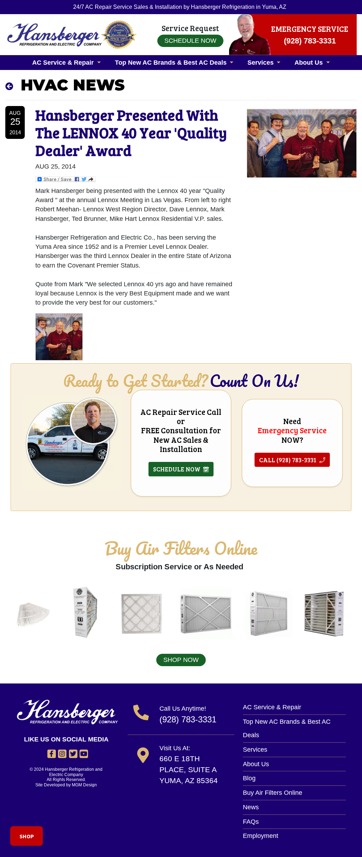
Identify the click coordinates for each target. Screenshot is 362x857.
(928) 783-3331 (187, 719)
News (251, 807)
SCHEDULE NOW (178, 469)
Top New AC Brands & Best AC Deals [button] (171, 62)
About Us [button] (309, 62)
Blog (249, 778)
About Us (256, 764)
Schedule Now (190, 40)
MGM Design (84, 785)
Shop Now (181, 659)
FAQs (251, 821)
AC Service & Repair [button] (63, 62)
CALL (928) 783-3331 (289, 460)
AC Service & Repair (272, 707)
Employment (260, 835)
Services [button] (261, 62)
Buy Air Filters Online (272, 792)
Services (255, 749)
